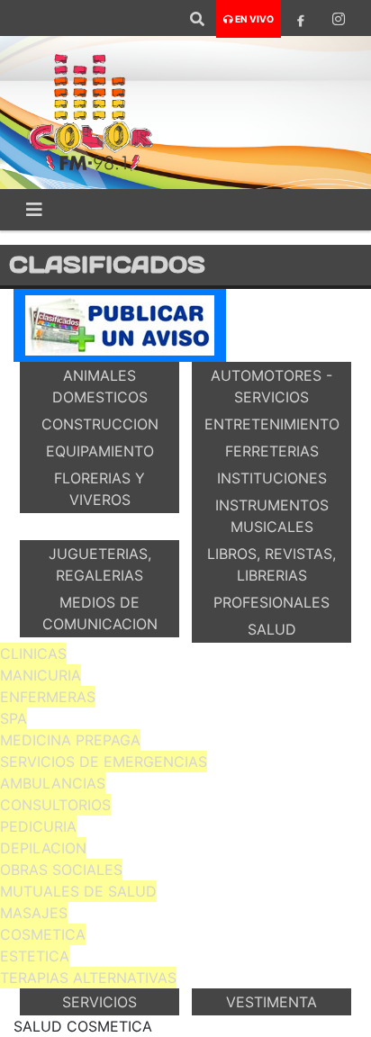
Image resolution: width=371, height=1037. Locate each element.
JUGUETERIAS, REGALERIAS (100, 564)
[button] (197, 19)
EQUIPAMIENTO (100, 451)
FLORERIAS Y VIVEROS (99, 489)
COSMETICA (43, 934)
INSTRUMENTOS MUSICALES (272, 516)
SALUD (272, 629)
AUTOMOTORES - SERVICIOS (271, 386)
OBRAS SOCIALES (61, 870)
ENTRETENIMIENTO (271, 424)
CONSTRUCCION (99, 424)
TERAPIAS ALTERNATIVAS (88, 978)
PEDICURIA (38, 826)
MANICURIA (40, 675)
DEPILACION (43, 848)
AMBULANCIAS (52, 783)
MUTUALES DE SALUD (78, 891)
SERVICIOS (99, 1002)
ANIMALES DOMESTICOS (100, 386)
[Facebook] (301, 19)
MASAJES (34, 913)
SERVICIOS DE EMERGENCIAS (103, 762)
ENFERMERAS (47, 697)
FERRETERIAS (272, 451)
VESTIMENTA (271, 1002)
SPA (13, 718)
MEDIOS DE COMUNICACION (100, 613)
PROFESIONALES (271, 602)
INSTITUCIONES (272, 478)
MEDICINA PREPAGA (70, 740)
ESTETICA (34, 956)
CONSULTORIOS (55, 805)
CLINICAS (33, 654)
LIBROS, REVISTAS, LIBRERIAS (271, 564)
